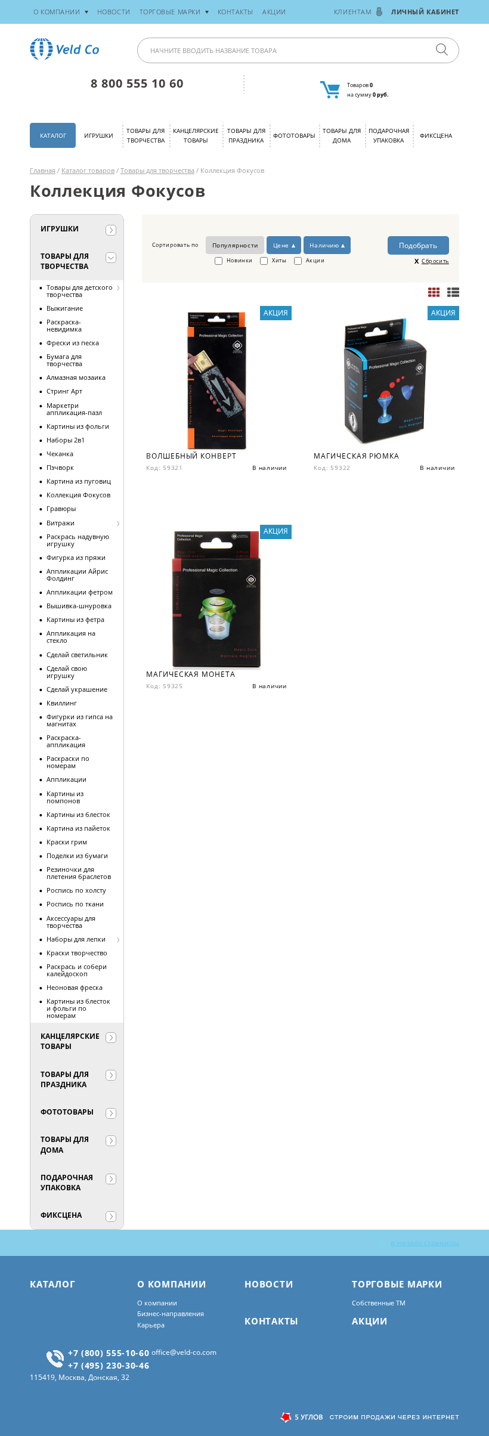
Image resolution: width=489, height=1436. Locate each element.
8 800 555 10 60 (137, 83)
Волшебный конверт (191, 455)
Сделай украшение (77, 689)
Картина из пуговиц (79, 480)
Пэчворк (60, 467)
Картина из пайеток (78, 828)
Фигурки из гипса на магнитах (80, 720)
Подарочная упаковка (389, 135)
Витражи (61, 522)
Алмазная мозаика (76, 377)
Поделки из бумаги (77, 855)
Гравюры (61, 508)
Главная (42, 170)
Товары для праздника (246, 135)
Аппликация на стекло (71, 637)
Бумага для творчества (64, 360)
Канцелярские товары (196, 135)
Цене (281, 245)
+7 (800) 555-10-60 (109, 1352)
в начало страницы (425, 1242)
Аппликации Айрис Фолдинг (77, 575)
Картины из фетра (75, 619)
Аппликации (66, 779)
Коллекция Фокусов (78, 494)
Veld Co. (66, 49)
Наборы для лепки (76, 938)
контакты (235, 11)
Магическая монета (190, 674)
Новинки (239, 260)
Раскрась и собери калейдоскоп (77, 970)
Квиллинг (62, 702)
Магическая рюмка (356, 455)
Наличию (324, 245)
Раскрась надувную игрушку (78, 540)
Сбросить (435, 261)
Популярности (235, 245)
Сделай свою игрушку (67, 672)
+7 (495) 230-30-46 (109, 1365)
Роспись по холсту (76, 890)
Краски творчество (77, 952)
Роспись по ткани (75, 903)
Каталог (53, 135)
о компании (57, 11)
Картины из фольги (78, 426)
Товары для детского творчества (80, 291)
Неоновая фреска (75, 987)
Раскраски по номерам (68, 762)
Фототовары (294, 135)
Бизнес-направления (170, 1313)
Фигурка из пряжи (76, 557)
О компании (157, 1302)
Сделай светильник (77, 654)
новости (114, 11)
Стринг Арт (64, 390)
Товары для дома (342, 135)
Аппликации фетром (80, 591)
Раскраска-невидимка (64, 325)
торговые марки (170, 11)
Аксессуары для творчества (71, 922)
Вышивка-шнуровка (79, 605)
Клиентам (352, 11)
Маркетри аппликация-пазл (74, 409)
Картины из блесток (78, 814)
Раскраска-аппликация (66, 741)
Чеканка (60, 453)
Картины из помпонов (65, 797)
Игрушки (98, 135)
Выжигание (65, 308)
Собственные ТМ (379, 1302)
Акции (274, 11)
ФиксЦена (436, 135)
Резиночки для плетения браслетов (79, 873)
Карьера (151, 1324)
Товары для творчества (145, 135)
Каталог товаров (87, 170)
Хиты (278, 260)
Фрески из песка (73, 342)
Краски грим (67, 841)
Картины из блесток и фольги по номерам (78, 1008)
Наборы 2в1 (66, 439)
